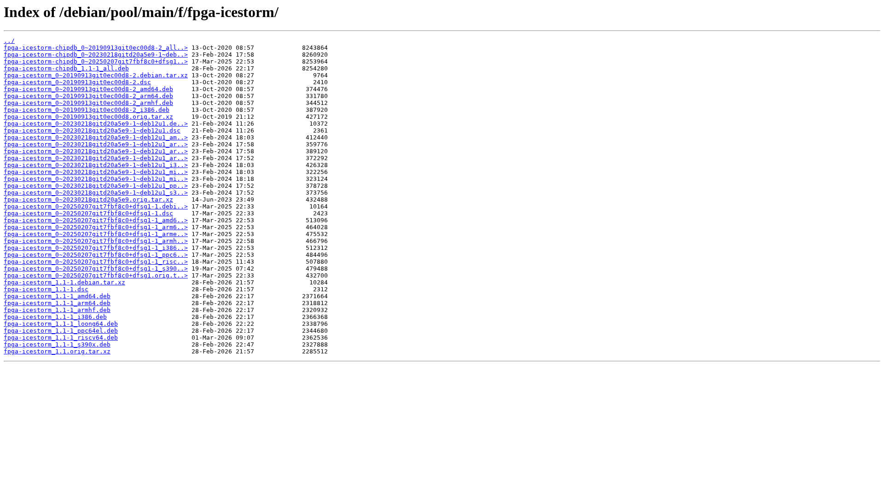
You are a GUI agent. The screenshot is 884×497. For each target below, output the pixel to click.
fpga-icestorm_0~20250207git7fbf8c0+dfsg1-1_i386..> (96, 247)
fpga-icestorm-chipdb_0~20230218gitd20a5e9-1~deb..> (96, 54)
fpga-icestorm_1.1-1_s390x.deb (57, 344)
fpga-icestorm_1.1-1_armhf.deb (57, 309)
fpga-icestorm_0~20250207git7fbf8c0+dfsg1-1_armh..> (96, 240)
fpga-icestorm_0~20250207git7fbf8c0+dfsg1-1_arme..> (96, 234)
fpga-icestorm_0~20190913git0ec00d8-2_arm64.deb (88, 95)
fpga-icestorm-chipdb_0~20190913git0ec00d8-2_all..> (96, 47)
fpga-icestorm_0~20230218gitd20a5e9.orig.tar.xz (88, 199)
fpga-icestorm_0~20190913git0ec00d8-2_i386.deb (86, 109)
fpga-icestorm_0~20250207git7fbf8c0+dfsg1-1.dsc (88, 213)
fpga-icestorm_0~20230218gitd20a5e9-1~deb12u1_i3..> (96, 165)
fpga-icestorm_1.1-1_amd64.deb (57, 296)
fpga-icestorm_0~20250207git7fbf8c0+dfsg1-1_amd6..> (96, 220)
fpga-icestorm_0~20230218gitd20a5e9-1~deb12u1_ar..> (96, 144)
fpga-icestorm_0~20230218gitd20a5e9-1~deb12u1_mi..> (96, 171)
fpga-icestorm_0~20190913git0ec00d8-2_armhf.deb (88, 102)
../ (9, 40)
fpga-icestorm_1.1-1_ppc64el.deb (61, 330)
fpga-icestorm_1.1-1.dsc (46, 289)
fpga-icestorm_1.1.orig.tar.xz (57, 351)
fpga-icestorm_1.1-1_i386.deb (55, 316)
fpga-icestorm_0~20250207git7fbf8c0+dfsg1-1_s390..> (96, 268)
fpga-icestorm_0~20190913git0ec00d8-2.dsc (77, 82)
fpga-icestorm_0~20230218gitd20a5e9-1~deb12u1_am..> (96, 137)
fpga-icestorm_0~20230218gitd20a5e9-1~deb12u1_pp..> (96, 185)
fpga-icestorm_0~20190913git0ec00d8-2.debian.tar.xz (96, 75)
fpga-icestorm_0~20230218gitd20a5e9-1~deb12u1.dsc (92, 130)
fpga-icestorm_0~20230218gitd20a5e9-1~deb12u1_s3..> (96, 192)
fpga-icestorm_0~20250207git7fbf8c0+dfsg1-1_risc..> (96, 261)
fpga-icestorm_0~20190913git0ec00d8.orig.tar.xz (88, 116)
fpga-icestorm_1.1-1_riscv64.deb (61, 337)
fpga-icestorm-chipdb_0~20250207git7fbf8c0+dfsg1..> (96, 61)
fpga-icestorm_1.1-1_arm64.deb (57, 303)
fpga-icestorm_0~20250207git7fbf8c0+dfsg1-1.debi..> (96, 206)
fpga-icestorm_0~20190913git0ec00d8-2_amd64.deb (88, 89)
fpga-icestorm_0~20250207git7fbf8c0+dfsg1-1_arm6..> (96, 227)
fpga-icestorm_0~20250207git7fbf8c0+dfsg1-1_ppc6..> (96, 254)
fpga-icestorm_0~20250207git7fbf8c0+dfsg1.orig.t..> (96, 275)
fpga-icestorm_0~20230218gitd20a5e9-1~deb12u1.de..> (96, 123)
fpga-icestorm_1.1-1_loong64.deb (61, 323)
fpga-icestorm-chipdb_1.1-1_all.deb (66, 68)
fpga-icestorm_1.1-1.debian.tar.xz (64, 282)
